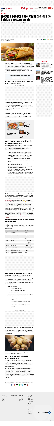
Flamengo (21, 398)
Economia (4, 400)
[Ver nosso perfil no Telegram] (22, 385)
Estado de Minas (29, 409)
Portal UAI (29, 414)
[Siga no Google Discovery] (50, 40)
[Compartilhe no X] (43, 39)
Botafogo (21, 396)
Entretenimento (22, 11)
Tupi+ (39, 11)
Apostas (43, 11)
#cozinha (14, 216)
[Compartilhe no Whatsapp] (44, 39)
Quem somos (30, 406)
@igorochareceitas (8, 200)
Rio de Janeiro (11, 11)
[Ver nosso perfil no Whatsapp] (19, 385)
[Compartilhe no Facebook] (41, 39)
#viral (19, 214)
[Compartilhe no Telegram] (45, 39)
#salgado (7, 216)
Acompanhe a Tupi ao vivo (30, 396)
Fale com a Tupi (30, 404)
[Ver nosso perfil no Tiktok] (25, 385)
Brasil (3, 398)
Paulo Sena (8, 40)
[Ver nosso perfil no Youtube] (27, 385)
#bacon (17, 216)
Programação (30, 399)
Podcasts (16, 11)
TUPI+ (29, 398)
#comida (25, 214)
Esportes (28, 11)
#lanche (16, 214)
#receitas (22, 214)
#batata (28, 214)
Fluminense (21, 399)
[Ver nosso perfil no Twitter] (17, 385)
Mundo (3, 399)
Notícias (3, 395)
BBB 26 (12, 396)
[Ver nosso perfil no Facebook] (11, 385)
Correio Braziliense (30, 412)
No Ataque (30, 413)
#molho (10, 216)
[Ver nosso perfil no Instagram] (14, 385)
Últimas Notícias (34, 11)
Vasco (20, 400)
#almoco (32, 214)
